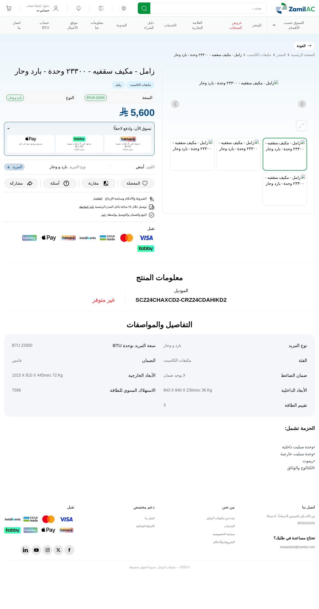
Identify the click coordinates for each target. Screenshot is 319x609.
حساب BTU (44, 25)
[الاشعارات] (78, 8)
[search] (144, 8)
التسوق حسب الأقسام (289, 27)
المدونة (121, 25)
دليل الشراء (149, 25)
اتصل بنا (17, 25)
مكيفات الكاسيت (259, 55)
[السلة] (8, 8)
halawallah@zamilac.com (297, 547)
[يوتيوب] (36, 550)
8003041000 (306, 523)
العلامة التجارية (192, 27)
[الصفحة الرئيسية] (295, 8)
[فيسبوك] (69, 550)
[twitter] (58, 550)
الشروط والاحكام (224, 542)
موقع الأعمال (72, 25)
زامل (118, 85)
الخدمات (167, 27)
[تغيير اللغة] (124, 8)
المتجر (256, 25)
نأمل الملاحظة (86, 206)
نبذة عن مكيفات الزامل (220, 518)
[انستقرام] (47, 550)
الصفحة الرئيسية (303, 55)
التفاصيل (97, 198)
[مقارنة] (101, 8)
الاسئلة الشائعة (145, 526)
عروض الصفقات (235, 25)
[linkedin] (25, 550)
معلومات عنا (93, 27)
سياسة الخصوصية (224, 534)
